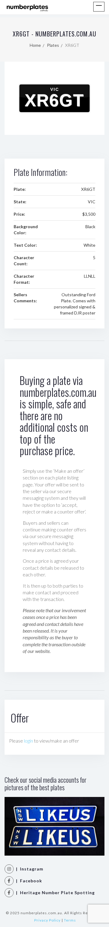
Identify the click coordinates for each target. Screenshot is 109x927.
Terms (70, 920)
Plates (53, 45)
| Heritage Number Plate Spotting (54, 892)
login (28, 740)
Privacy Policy (47, 920)
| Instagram (28, 868)
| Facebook (28, 880)
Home (35, 45)
